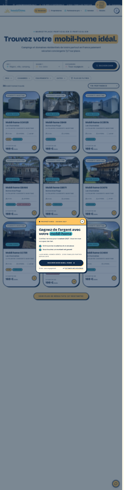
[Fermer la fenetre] (82, 221)
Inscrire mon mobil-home (59, 263)
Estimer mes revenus (74, 268)
